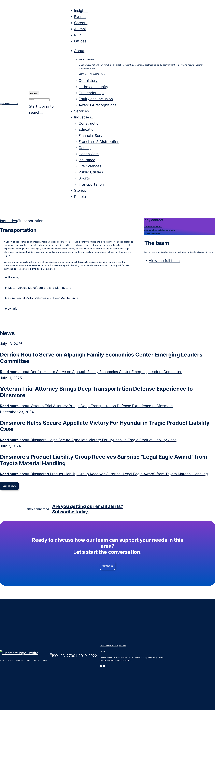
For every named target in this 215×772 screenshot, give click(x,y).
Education (87, 129)
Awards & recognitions (98, 105)
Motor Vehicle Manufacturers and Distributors (39, 287)
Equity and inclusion (96, 99)
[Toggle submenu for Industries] (92, 118)
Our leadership (91, 93)
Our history (88, 80)
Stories (80, 190)
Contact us (107, 566)
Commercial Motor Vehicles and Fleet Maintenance (43, 298)
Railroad (14, 277)
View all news (9, 486)
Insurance (87, 160)
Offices (80, 41)
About (79, 51)
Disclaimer (122, 646)
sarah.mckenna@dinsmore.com (159, 230)
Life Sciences (90, 166)
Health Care (89, 154)
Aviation (13, 308)
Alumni (80, 29)
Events (80, 16)
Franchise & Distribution (99, 141)
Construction (90, 123)
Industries (82, 117)
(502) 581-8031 (152, 233)
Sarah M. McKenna (153, 226)
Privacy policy (114, 646)
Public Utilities (91, 172)
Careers (80, 23)
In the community (93, 87)
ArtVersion (126, 660)
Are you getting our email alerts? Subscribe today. (87, 509)
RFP (77, 35)
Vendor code (104, 646)
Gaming (85, 147)
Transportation (91, 184)
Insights (81, 10)
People (80, 196)
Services (81, 111)
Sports (84, 178)
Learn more (92, 74)
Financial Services (94, 135)
